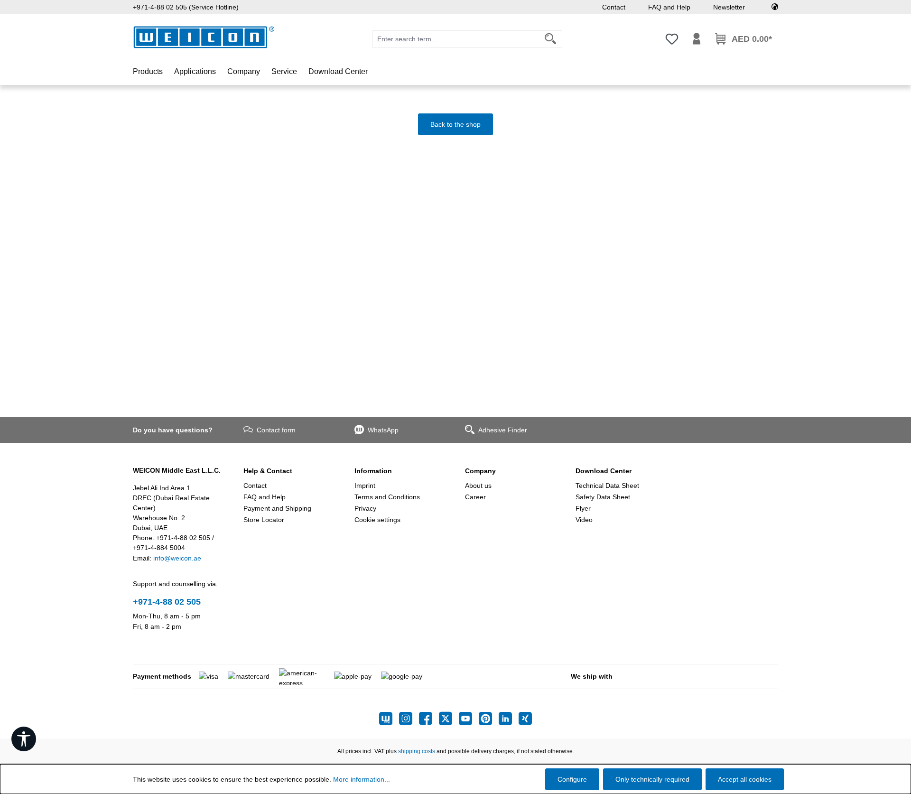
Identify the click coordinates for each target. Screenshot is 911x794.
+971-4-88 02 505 (167, 602)
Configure (572, 779)
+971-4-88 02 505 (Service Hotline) (186, 7)
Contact (613, 7)
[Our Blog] (389, 718)
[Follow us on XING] (525, 718)
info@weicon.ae (177, 558)
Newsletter (729, 7)
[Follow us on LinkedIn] (509, 718)
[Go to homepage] (204, 37)
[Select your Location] (775, 7)
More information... (361, 779)
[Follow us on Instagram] (409, 718)
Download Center (604, 471)
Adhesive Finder (502, 430)
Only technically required (652, 779)
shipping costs (416, 751)
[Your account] (696, 39)
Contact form (276, 430)
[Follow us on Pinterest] (489, 718)
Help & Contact (267, 471)
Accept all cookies (745, 779)
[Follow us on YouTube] (469, 718)
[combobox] (455, 39)
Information (373, 471)
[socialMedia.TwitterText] (449, 718)
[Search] (550, 39)
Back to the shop (455, 124)
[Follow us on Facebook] (429, 718)
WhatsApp (383, 430)
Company (480, 471)
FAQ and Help (669, 7)
